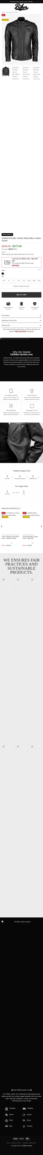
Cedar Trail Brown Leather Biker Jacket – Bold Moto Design (10, 537)
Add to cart (21, 295)
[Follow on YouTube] (26, 1087)
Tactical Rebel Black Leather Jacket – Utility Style (30, 537)
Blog (8, 1143)
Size (3, 276)
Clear (39, 269)
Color (3, 270)
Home (3, 12)
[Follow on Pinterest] (23, 1087)
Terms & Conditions (29, 1143)
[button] (3, 7)
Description (5, 315)
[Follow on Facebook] (17, 1087)
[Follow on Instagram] (20, 1087)
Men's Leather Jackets (12, 12)
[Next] (41, 531)
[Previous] (1, 531)
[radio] (3, 273)
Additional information (9, 320)
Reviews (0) (6, 325)
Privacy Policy (17, 1143)
